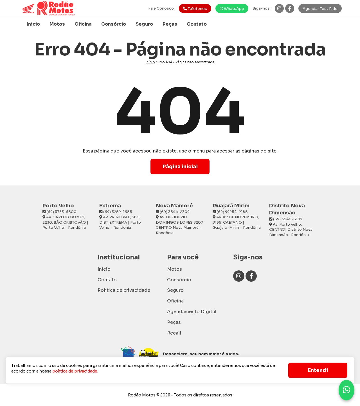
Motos (57, 24)
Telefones (197, 8)
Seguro (144, 24)
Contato (197, 24)
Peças (170, 24)
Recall (174, 333)
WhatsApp (233, 8)
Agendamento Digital (191, 312)
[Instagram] (279, 8)
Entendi (318, 370)
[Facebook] (289, 8)
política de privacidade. (75, 371)
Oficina (83, 24)
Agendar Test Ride (320, 8)
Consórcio (113, 24)
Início (33, 24)
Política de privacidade (124, 290)
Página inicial (180, 166)
